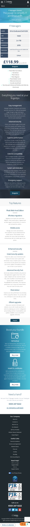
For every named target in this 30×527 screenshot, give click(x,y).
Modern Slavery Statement (15, 432)
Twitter (13, 509)
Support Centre (15, 469)
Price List (15, 449)
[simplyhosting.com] (8, 2)
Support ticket (15, 465)
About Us (15, 419)
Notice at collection (8, 525)
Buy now (15, 355)
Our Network (15, 427)
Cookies (15, 451)
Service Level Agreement (15, 444)
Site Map (15, 454)
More (3, 6)
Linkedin (16, 509)
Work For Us (15, 424)
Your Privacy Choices (16, 473)
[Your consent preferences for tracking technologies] (27, 524)
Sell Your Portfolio (15, 429)
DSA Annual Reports (15, 457)
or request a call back (15, 408)
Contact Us (15, 422)
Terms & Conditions (15, 441)
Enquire (15, 66)
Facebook (9, 509)
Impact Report (15, 435)
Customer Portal (28, 2)
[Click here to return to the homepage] (15, 516)
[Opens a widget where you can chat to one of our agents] (24, 524)
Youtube (19, 509)
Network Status (15, 446)
